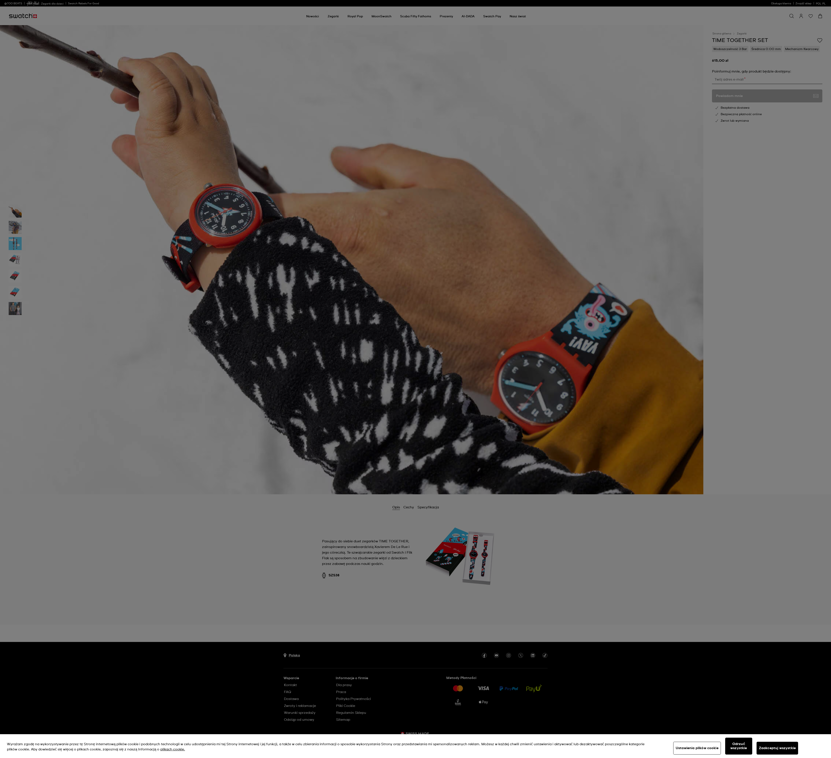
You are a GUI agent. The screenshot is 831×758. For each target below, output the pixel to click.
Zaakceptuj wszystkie (777, 748)
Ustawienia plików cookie (697, 748)
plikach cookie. (172, 749)
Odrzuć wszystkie (738, 746)
